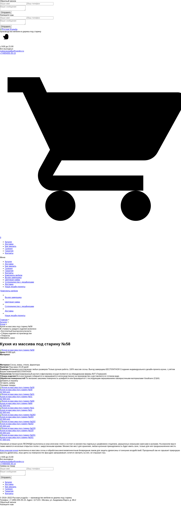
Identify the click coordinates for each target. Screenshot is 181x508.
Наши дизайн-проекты (15, 287)
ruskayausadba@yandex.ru (12, 51)
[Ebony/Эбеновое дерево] (79, 359)
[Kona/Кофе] (36, 359)
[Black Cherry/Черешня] (60, 359)
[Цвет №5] (74, 359)
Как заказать (10, 246)
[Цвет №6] (31, 359)
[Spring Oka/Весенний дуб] (7, 359)
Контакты (9, 253)
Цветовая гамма (12, 280)
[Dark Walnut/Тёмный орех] (21, 359)
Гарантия (9, 251)
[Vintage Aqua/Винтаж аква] (40, 359)
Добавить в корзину (9, 381)
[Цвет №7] (12, 359)
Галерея (9, 249)
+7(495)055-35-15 (8, 53)
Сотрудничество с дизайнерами (19, 282)
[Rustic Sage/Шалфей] (45, 359)
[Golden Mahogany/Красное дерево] (55, 359)
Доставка (9, 244)
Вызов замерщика (13, 277)
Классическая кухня (9, 450)
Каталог (8, 242)
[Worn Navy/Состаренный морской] (64, 359)
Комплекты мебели (13, 275)
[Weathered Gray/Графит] (69, 359)
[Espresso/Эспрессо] (26, 359)
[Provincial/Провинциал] (16, 359)
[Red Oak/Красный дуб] (50, 359)
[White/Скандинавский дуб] (2, 359)
